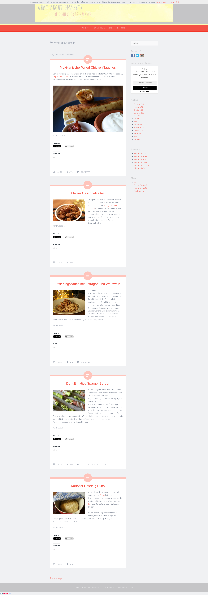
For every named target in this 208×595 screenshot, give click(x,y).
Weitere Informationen (165, 2)
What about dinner (140, 159)
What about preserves (141, 165)
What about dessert (140, 156)
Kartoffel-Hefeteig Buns (88, 486)
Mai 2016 (137, 119)
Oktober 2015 (138, 130)
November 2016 (139, 107)
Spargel (107, 465)
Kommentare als (141, 188)
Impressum (121, 28)
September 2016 (139, 113)
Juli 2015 (137, 139)
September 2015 (139, 133)
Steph (102, 495)
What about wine (139, 168)
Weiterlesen (59, 135)
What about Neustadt (141, 162)
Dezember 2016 (139, 104)
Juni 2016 (137, 116)
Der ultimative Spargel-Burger (87, 383)
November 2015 (139, 128)
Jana (71, 172)
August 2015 (138, 136)
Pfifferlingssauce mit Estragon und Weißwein (87, 284)
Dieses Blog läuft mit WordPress (88, 588)
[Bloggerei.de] (4, 593)
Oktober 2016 (138, 110)
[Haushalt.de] (10, 593)
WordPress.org (139, 191)
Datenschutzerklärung (104, 28)
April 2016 (137, 122)
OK (177, 2)
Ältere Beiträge (56, 578)
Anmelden (137, 182)
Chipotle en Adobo (60, 76)
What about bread (140, 153)
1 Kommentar (85, 172)
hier (89, 504)
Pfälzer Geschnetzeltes (88, 193)
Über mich (86, 28)
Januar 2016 (138, 125)
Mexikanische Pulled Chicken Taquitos (88, 67)
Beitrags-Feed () (140, 185)
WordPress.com (127, 588)
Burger (83, 465)
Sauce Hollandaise (95, 465)
